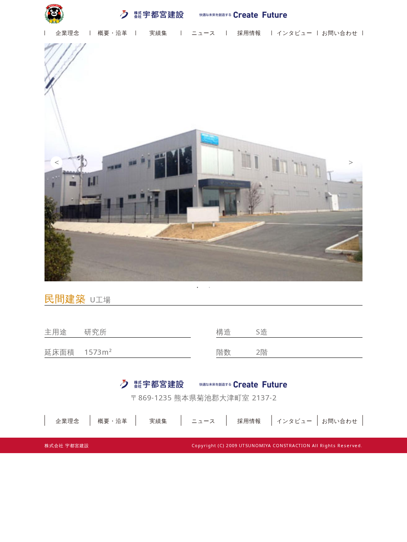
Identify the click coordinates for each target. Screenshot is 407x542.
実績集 (158, 33)
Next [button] (351, 162)
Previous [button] (56, 162)
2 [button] (209, 287)
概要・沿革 (113, 33)
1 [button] (198, 287)
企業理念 (67, 33)
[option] (203, 162)
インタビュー (294, 33)
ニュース (203, 33)
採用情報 (249, 33)
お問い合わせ (340, 33)
